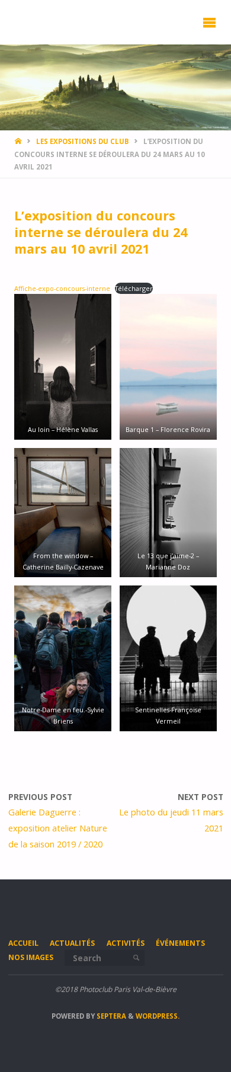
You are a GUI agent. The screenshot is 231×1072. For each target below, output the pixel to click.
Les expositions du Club (82, 141)
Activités (126, 943)
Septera (110, 1016)
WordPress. (157, 1016)
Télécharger (134, 288)
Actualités (72, 943)
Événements (180, 943)
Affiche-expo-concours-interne (62, 288)
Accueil (23, 943)
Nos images (30, 957)
